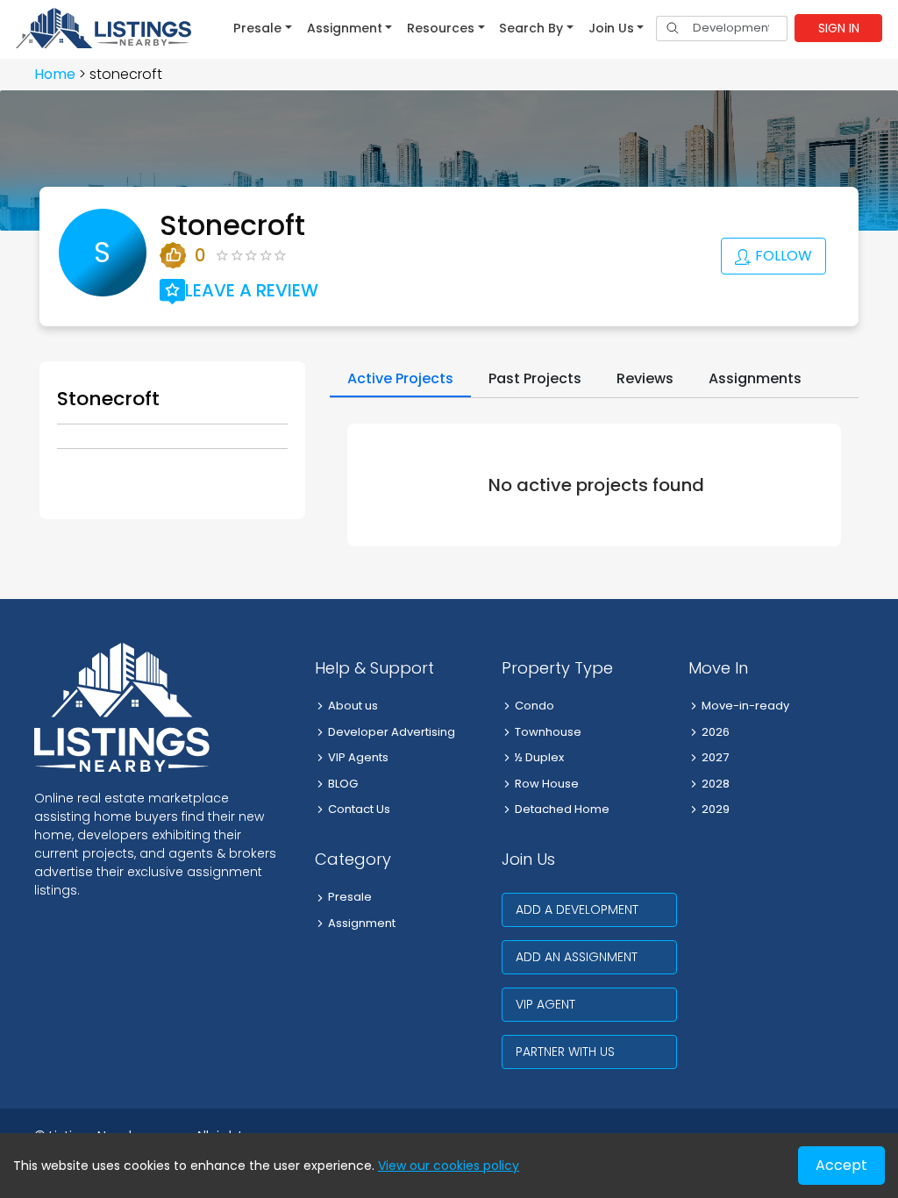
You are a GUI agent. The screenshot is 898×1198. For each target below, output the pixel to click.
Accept (841, 1165)
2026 (716, 732)
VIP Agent (545, 1004)
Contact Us (359, 809)
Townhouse (548, 732)
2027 (715, 757)
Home (54, 74)
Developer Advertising (391, 732)
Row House (547, 783)
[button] (263, 28)
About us (353, 705)
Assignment (362, 923)
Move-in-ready (745, 705)
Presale (350, 896)
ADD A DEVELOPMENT (577, 909)
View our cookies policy (448, 1165)
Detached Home (562, 809)
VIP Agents (358, 757)
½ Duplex (539, 757)
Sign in (838, 28)
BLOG (343, 783)
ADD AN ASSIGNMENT (577, 957)
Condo (534, 705)
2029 (716, 809)
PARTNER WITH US (565, 1051)
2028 (716, 783)
